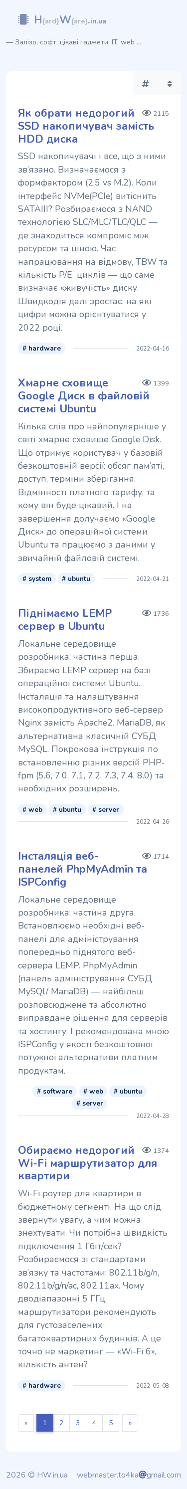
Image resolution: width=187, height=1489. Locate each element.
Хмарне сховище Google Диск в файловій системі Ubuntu (84, 395)
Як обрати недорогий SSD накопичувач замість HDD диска (86, 126)
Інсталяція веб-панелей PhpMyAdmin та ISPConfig (82, 869)
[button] (146, 83)
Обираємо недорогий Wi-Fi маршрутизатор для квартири (87, 1163)
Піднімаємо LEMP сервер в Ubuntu (65, 620)
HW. (70, 19)
